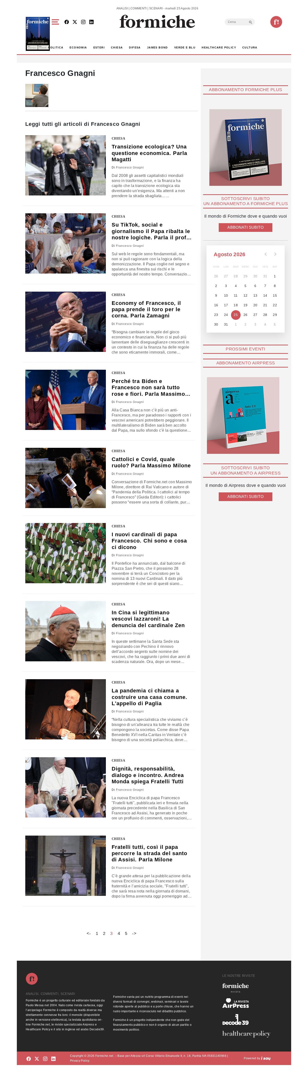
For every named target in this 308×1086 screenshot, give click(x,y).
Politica (55, 47)
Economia (78, 47)
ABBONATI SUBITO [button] (245, 227)
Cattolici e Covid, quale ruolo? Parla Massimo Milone (151, 462)
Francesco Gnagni (130, 167)
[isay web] (266, 1058)
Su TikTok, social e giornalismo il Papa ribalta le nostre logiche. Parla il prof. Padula (151, 231)
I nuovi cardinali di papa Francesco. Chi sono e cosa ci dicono (149, 540)
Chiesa (117, 47)
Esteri (99, 47)
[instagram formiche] (45, 1059)
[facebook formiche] (29, 1059)
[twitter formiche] (37, 1059)
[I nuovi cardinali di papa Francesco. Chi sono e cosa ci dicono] (65, 553)
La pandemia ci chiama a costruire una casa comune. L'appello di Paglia (149, 697)
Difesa (135, 47)
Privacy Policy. (80, 1060)
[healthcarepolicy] (248, 1034)
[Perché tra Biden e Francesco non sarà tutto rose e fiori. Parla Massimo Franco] (65, 400)
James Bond (157, 47)
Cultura (249, 47)
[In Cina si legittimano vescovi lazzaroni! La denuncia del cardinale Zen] (65, 631)
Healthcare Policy (219, 47)
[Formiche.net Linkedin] (91, 22)
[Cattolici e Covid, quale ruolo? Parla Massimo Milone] (65, 478)
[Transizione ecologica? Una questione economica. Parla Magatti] (65, 165)
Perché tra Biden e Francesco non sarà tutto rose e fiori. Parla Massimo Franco (148, 387)
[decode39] (248, 1019)
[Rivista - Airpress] (248, 1003)
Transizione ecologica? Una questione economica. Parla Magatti (149, 153)
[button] (56, 34)
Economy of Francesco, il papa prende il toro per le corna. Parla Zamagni (146, 309)
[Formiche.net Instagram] (83, 22)
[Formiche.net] (276, 22)
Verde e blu (184, 47)
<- (89, 933)
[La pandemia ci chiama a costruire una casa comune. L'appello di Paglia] (65, 709)
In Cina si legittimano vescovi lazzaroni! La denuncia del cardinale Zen (148, 619)
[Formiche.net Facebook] (67, 22)
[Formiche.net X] (75, 22)
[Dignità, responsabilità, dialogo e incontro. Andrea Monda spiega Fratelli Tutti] (65, 787)
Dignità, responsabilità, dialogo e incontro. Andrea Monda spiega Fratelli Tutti (148, 775)
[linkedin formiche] (53, 1059)
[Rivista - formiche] (248, 987)
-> (134, 933)
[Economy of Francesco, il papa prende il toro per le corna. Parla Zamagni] (65, 322)
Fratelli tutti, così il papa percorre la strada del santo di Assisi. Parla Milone (149, 853)
